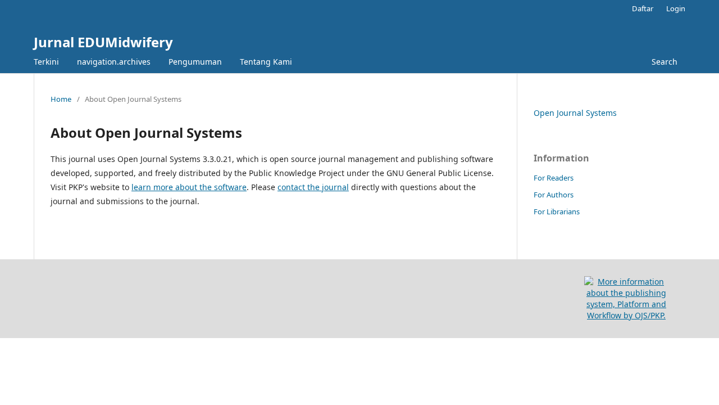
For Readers (554, 178)
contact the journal (313, 187)
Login (675, 8)
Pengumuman (195, 61)
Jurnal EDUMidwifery (103, 42)
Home (61, 99)
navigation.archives (114, 61)
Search (664, 61)
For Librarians (557, 211)
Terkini (46, 61)
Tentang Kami (266, 61)
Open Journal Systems (575, 112)
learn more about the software (189, 187)
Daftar (642, 8)
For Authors (554, 195)
